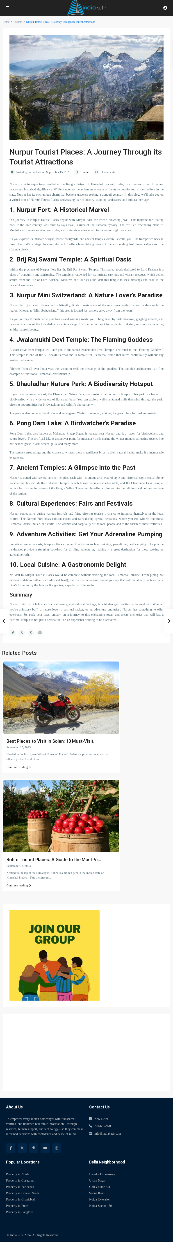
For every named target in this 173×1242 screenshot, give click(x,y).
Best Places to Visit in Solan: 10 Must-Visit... (52, 741)
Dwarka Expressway (102, 1174)
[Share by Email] (39, 632)
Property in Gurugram (20, 1180)
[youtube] (45, 1148)
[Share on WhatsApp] (30, 632)
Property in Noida (17, 1174)
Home (6, 21)
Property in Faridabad (20, 1187)
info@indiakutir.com (107, 1133)
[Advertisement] (86, 1052)
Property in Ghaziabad (20, 1199)
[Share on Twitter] (21, 632)
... (41, 759)
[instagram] (56, 1148)
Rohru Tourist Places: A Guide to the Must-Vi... (54, 859)
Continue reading (17, 767)
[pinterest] (33, 1148)
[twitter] (22, 1148)
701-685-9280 (103, 1126)
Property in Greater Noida (22, 1193)
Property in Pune (17, 1205)
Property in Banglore (19, 1212)
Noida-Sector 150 (100, 1205)
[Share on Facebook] (12, 632)
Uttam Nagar (97, 1180)
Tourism (17, 21)
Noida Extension (99, 1199)
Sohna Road (97, 1193)
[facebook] (10, 1148)
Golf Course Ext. (100, 1187)
